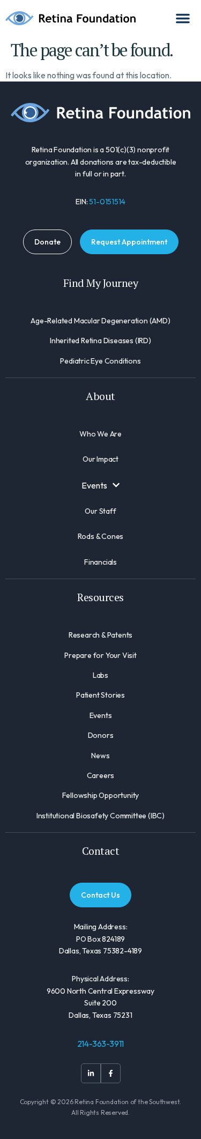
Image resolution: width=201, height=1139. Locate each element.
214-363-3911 (100, 1043)
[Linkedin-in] (91, 1073)
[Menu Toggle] (182, 18)
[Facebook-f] (111, 1073)
